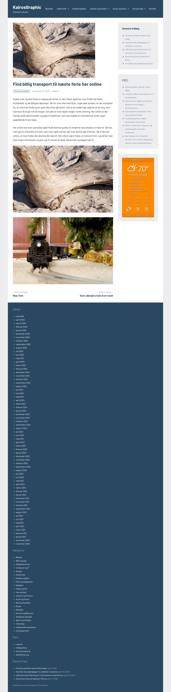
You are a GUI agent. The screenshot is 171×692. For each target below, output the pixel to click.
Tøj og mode (137, 8)
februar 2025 (21, 369)
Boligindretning (23, 564)
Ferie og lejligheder (24, 581)
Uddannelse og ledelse (26, 627)
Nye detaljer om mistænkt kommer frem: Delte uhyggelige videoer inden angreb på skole (139, 139)
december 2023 (23, 414)
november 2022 (23, 459)
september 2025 (23, 344)
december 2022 (23, 456)
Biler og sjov (21, 561)
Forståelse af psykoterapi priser (139, 63)
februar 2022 (21, 491)
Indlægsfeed (21, 647)
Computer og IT (22, 567)
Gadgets (19, 585)
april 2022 (20, 484)
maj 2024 (20, 397)
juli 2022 (19, 473)
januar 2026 (21, 330)
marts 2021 (21, 529)
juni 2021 (20, 519)
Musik (18, 606)
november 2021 (22, 501)
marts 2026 (21, 323)
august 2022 (21, 470)
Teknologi (20, 623)
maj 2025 (20, 358)
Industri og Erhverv (98, 8)
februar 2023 (21, 449)
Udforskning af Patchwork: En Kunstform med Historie (39, 675)
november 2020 (23, 543)
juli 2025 (19, 351)
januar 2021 (21, 537)
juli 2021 (19, 515)
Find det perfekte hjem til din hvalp (31, 668)
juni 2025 (20, 355)
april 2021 (20, 526)
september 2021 (23, 509)
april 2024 (20, 400)
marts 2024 (21, 403)
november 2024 (23, 375)
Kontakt (152, 8)
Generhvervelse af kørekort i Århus (31, 679)
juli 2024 (19, 389)
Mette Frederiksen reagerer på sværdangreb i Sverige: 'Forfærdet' (138, 129)
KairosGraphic (27, 7)
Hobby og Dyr (21, 589)
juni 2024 (20, 393)
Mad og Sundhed (21, 91)
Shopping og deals (24, 617)
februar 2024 (21, 407)
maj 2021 (20, 523)
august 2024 (21, 386)
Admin (55, 91)
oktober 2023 (22, 421)
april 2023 (20, 442)
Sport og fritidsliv (23, 620)
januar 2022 (21, 495)
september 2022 (23, 467)
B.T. (126, 80)
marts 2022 (21, 487)
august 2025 (21, 347)
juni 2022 (20, 477)
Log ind (19, 644)
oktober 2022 (22, 463)
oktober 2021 (21, 505)
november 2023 (23, 417)
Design (19, 571)
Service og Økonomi (24, 613)
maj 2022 (20, 481)
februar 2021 (21, 533)
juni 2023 (20, 435)
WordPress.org (22, 655)
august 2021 (21, 512)
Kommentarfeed (23, 651)
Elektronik (61, 8)
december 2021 (22, 498)
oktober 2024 (22, 379)
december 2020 (23, 540)
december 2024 (23, 372)
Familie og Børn (79, 8)
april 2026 (20, 319)
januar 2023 (21, 453)
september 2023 (23, 425)
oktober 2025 (22, 341)
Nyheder (49, 8)
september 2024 (23, 383)
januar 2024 (21, 411)
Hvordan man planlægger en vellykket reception (37, 671)
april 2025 (20, 361)
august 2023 (21, 428)
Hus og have (21, 592)
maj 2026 (20, 316)
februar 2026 (21, 327)
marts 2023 (21, 445)
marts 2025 (21, 365)
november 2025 (23, 337)
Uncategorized (22, 631)
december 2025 (23, 333)
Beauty (19, 557)
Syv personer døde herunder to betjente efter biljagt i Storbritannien (138, 104)
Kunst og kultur (119, 8)
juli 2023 (19, 431)
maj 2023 (20, 439)
